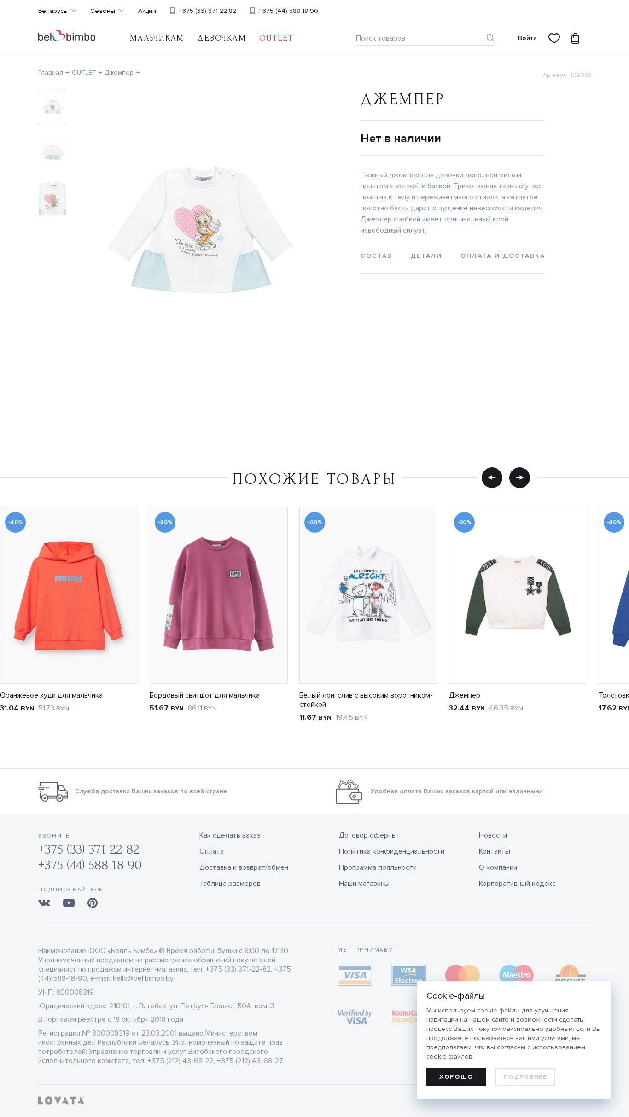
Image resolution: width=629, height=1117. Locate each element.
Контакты (494, 851)
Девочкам (221, 38)
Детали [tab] (426, 256)
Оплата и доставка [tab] (502, 256)
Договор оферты (368, 835)
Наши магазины (364, 883)
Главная (50, 72)
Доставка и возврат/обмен (243, 867)
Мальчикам (157, 38)
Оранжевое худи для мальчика (51, 695)
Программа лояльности (378, 867)
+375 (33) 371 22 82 (207, 11)
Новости (493, 835)
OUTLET (276, 38)
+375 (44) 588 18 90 (288, 11)
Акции (147, 11)
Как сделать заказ (230, 835)
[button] (492, 477)
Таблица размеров (230, 883)
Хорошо (456, 1077)
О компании (498, 867)
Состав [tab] (376, 256)
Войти (527, 38)
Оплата (211, 851)
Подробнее (525, 1077)
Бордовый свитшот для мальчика (205, 695)
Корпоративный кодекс (517, 883)
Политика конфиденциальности (391, 851)
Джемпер (119, 72)
